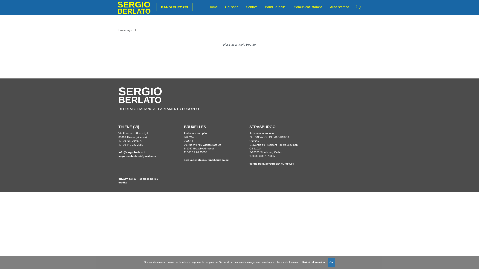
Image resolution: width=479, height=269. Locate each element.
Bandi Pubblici (275, 7)
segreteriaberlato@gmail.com (137, 156)
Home (213, 7)
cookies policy (148, 178)
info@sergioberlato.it (132, 152)
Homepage (125, 30)
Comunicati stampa (308, 7)
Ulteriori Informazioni (313, 262)
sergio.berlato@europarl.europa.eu (206, 160)
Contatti (251, 7)
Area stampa (339, 7)
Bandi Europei (174, 7)
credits (122, 182)
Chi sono (231, 7)
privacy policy (127, 178)
